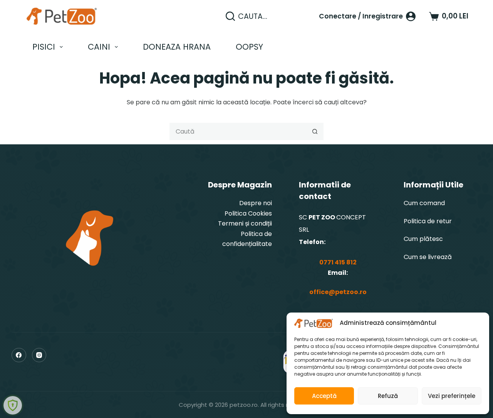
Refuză (388, 396)
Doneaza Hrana (177, 46)
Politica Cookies (248, 213)
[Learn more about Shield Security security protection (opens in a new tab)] (13, 405)
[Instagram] (39, 355)
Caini (99, 46)
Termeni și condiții (245, 223)
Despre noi (255, 203)
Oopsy (249, 46)
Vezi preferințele (451, 396)
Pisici (43, 46)
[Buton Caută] (315, 131)
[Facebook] (19, 355)
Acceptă (324, 396)
